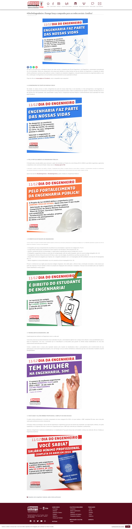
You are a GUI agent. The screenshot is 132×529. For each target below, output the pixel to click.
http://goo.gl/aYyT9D (60, 164)
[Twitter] (38, 521)
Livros (90, 514)
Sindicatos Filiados (57, 512)
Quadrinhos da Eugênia (75, 514)
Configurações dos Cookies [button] (118, 526)
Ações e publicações (75, 510)
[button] (28, 67)
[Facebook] (30, 521)
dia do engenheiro (38, 497)
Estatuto (54, 514)
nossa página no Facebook (43, 78)
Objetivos (54, 516)
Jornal (90, 509)
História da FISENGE (57, 518)
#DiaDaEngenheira (53, 173)
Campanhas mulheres (75, 516)
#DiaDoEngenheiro (42, 173)
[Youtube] (41, 521)
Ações (71, 521)
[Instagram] (34, 521)
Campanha (30, 497)
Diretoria (54, 510)
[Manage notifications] (129, 526)
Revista (90, 510)
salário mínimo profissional (54, 497)
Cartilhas (91, 512)
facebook (45, 497)
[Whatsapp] (45, 521)
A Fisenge (55, 509)
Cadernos (91, 516)
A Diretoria (72, 509)
